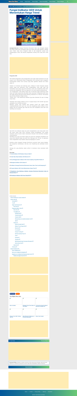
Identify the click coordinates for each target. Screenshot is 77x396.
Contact (31, 391)
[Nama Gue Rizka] (13, 1)
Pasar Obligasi (60, 1)
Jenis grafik (14, 201)
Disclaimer (50, 391)
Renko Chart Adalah (40, 316)
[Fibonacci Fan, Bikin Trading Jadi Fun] (16, 311)
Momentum (17, 228)
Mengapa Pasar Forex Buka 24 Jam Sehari (29, 306)
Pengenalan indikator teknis (17, 208)
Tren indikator (16, 211)
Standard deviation (18, 215)
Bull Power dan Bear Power (19, 233)
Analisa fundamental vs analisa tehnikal (18, 197)
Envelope (16, 237)
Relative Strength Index (19, 224)
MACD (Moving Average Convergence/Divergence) (23, 241)
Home (21, 1)
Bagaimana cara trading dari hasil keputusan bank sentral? (22, 254)
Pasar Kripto (35, 1)
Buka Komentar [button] (28, 367)
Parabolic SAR (17, 217)
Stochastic (17, 239)
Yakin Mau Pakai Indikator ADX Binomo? (20, 156)
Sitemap (44, 391)
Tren (13, 202)
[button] (18, 294)
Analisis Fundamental (14, 248)
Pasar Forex (27, 1)
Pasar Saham (52, 1)
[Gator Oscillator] (16, 301)
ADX (15, 220)
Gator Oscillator (13, 305)
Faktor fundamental (15, 250)
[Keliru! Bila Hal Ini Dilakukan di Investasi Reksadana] (29, 311)
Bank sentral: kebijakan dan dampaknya (19, 252)
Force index (17, 229)
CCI (15, 235)
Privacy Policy (37, 391)
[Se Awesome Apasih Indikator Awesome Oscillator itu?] (42, 301)
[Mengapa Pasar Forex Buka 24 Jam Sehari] (29, 301)
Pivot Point (16, 206)
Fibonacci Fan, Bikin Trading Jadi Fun (15, 317)
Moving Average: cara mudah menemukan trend (23, 218)
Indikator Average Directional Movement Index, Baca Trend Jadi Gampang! (28, 165)
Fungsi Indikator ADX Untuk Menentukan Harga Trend (26, 11)
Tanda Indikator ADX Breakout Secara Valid (20, 153)
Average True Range (18, 231)
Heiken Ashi (16, 245)
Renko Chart (16, 209)
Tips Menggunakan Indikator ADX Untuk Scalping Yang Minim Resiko (27, 159)
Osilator (15, 222)
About (26, 391)
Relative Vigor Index (18, 243)
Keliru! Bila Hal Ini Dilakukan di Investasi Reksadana (28, 317)
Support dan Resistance (16, 204)
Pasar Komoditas (43, 1)
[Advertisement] (29, 65)
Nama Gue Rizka (41, 394)
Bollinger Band (17, 213)
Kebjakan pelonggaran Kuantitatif (19, 255)
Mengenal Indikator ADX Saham (18, 162)
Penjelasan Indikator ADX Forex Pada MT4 (20, 175)
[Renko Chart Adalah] (42, 311)
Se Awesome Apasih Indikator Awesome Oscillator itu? (42, 306)
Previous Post (44, 340)
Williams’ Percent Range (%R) (20, 226)
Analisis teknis (13, 199)
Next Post (12, 340)
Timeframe (14, 246)
